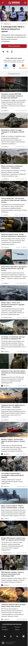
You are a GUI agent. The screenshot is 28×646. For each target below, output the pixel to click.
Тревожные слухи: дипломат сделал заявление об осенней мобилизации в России (13, 372)
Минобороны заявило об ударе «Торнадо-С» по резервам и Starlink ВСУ (12, 132)
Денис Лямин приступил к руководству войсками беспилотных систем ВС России (14, 268)
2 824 (25, 110)
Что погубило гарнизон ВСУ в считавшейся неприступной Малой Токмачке (12, 475)
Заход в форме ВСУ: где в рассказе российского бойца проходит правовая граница (13, 200)
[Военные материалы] (14, 2)
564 (26, 552)
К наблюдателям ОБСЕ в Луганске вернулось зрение (12, 29)
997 (26, 247)
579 (26, 518)
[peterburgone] (2, 454)
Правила (17, 629)
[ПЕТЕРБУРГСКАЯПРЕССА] (2, 552)
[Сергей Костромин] (2, 110)
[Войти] (25, 2)
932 (26, 283)
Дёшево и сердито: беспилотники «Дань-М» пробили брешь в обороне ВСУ (13, 441)
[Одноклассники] (11, 636)
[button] (3, 52)
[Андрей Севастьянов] (2, 179)
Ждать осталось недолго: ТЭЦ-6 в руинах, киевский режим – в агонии (12, 506)
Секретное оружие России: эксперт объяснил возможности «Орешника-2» (13, 235)
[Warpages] (2, 385)
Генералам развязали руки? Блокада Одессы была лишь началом (13, 605)
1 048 (25, 179)
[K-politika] (2, 351)
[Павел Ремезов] (2, 215)
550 (26, 619)
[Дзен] (23, 636)
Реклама (4, 627)
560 (26, 585)
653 (26, 351)
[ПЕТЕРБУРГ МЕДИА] (2, 317)
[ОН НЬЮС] (2, 247)
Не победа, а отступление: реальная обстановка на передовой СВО (13, 337)
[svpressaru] (2, 486)
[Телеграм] (4, 636)
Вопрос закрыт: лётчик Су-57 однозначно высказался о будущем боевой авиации (12, 304)
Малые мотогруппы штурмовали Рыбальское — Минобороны (12, 167)
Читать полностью (14, 46)
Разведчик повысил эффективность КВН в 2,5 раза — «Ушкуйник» (13, 406)
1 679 (25, 146)
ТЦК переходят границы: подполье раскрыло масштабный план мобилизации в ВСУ (12, 574)
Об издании (5, 629)
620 (26, 420)
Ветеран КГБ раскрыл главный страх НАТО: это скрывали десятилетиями (13, 539)
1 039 (25, 215)
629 (26, 385)
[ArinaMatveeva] (2, 23)
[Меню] (2, 2)
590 (26, 486)
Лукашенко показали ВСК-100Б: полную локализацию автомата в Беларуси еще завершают (12, 96)
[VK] (17, 636)
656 (26, 317)
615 (26, 454)
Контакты (17, 627)
